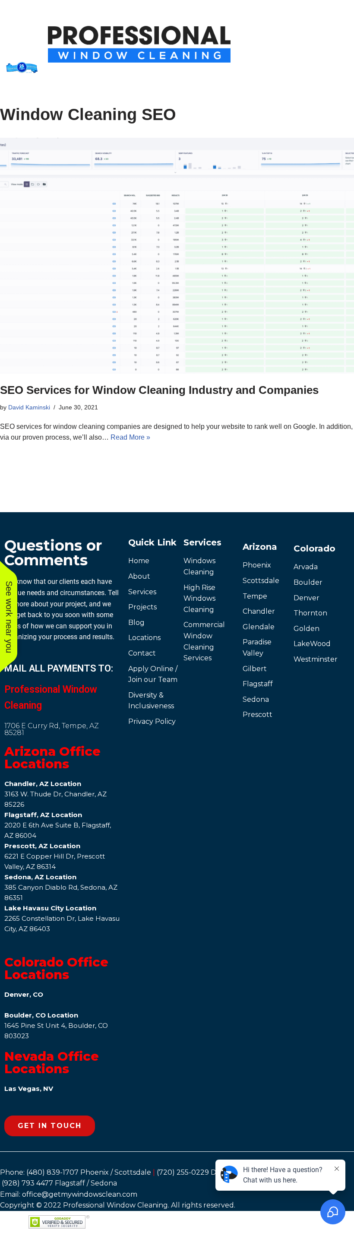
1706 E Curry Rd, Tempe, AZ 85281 (51, 729)
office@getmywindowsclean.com (79, 1194)
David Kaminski (29, 407)
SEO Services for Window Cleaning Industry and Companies (159, 390)
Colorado (314, 548)
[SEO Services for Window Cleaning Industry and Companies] (177, 256)
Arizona (260, 547)
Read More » (130, 437)
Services (202, 542)
